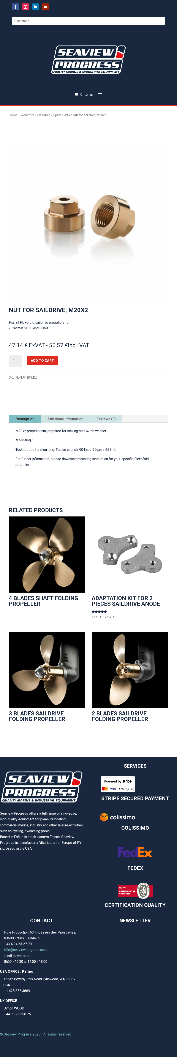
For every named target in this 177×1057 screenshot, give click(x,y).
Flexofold (43, 115)
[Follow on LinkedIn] (35, 6)
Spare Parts (61, 115)
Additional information (65, 419)
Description (25, 419)
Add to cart (42, 361)
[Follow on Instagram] (25, 6)
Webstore (27, 115)
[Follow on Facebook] (15, 6)
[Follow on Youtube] (45, 6)
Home (13, 115)
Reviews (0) (106, 419)
